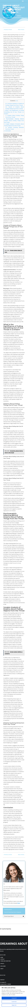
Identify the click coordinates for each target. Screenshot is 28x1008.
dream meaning (13, 12)
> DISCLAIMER (3, 966)
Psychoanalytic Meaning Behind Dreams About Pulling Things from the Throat (14, 120)
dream (6, 12)
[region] (14, 997)
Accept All (14, 998)
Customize (14, 1001)
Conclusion (7, 130)
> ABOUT (1, 968)
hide (17, 100)
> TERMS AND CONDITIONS (5, 961)
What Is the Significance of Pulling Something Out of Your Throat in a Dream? (14, 112)
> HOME (1, 957)
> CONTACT (2, 959)
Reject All (14, 1005)
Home (5, 15)
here (18, 903)
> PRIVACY (2, 963)
